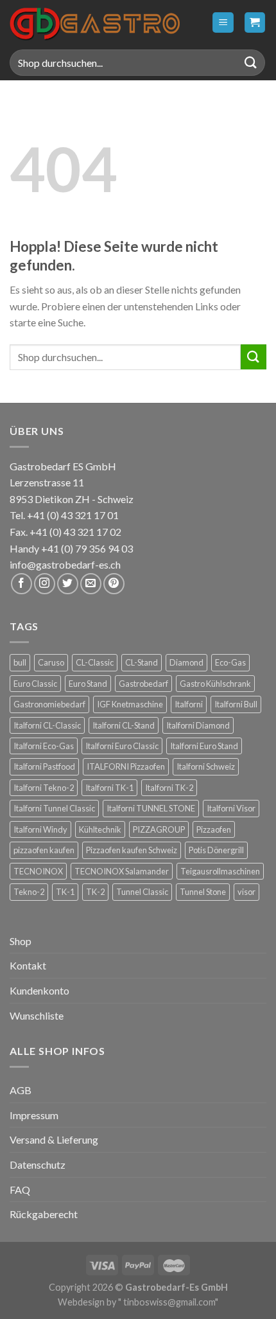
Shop (20, 941)
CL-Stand (141, 662)
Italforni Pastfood (44, 766)
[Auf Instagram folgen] (44, 583)
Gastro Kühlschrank (215, 683)
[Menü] (223, 22)
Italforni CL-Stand (123, 725)
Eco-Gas (230, 662)
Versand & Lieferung (54, 1139)
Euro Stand (88, 683)
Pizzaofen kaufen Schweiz (131, 850)
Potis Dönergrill (216, 850)
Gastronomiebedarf (49, 704)
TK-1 (65, 892)
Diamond (186, 662)
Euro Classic (35, 683)
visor (246, 892)
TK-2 (95, 892)
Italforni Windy (40, 829)
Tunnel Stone (203, 892)
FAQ (20, 1189)
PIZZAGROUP (159, 829)
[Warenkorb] (255, 22)
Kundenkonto (39, 990)
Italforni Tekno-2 (43, 788)
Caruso (51, 662)
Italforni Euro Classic (122, 746)
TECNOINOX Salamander (121, 871)
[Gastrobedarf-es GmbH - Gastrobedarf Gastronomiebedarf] (95, 22)
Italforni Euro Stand (204, 746)
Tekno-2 (28, 892)
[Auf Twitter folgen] (67, 583)
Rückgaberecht (44, 1214)
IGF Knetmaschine (130, 704)
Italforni (189, 704)
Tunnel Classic (142, 892)
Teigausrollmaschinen (220, 871)
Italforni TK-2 (169, 788)
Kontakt (28, 965)
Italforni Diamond (198, 725)
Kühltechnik (100, 829)
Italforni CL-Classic (47, 725)
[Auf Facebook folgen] (21, 583)
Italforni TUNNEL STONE (151, 808)
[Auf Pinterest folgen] (114, 583)
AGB (20, 1090)
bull (19, 662)
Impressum (34, 1115)
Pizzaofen (213, 829)
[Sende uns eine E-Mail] (90, 583)
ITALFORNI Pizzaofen (126, 766)
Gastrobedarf (143, 683)
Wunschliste (37, 1015)
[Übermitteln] (251, 62)
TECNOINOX (38, 871)
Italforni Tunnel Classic (54, 808)
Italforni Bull (235, 704)
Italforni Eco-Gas (43, 746)
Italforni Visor (231, 808)
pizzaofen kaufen (43, 850)
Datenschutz (37, 1164)
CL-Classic (95, 662)
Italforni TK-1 (109, 788)
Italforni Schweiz (206, 766)
